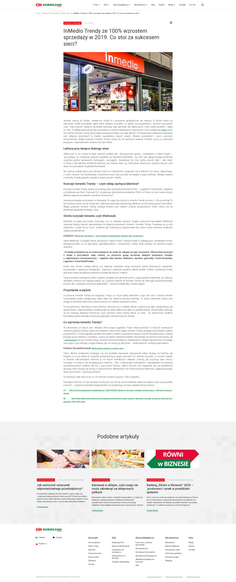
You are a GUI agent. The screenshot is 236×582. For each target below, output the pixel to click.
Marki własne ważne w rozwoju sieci (108, 348)
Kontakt (182, 5)
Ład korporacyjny (172, 557)
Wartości (92, 550)
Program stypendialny (120, 562)
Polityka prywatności (193, 577)
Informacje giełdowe (173, 553)
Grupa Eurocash (94, 553)
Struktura (92, 560)
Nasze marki (93, 557)
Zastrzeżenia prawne (154, 577)
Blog (153, 5)
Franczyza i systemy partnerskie (144, 543)
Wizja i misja (93, 546)
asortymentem (71, 340)
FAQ (137, 565)
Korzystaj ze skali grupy (60, 13)
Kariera (161, 5)
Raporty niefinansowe (120, 546)
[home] (45, 5)
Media (170, 5)
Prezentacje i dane (172, 550)
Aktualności (170, 542)
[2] (64, 398)
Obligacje (168, 560)
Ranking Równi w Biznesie (118, 557)
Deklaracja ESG (118, 542)
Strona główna (94, 542)
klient (164, 130)
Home (38, 13)
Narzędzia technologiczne (146, 556)
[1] (168, 200)
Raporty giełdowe (172, 546)
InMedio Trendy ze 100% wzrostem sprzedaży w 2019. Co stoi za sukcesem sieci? (106, 13)
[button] (96, 5)
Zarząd (91, 564)
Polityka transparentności (174, 577)
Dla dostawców (142, 548)
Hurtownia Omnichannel (145, 552)
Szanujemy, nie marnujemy (118, 551)
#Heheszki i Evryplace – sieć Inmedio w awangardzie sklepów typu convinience (108, 236)
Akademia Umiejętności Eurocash (145, 560)
